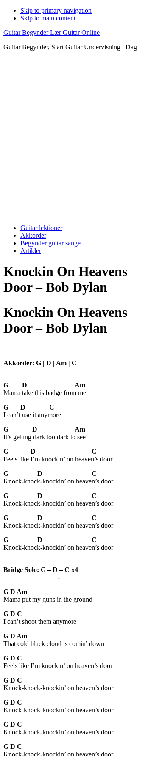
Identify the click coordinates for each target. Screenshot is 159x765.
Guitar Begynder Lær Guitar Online (51, 32)
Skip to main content (47, 18)
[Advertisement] (79, 137)
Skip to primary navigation (56, 10)
